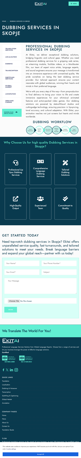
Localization (11, 57)
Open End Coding (9, 101)
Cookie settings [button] (11, 449)
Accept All (40, 454)
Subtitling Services (9, 78)
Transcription (11, 71)
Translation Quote (8, 430)
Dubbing (9, 64)
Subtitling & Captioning (10, 396)
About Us (5, 422)
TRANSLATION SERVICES (10, 49)
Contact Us (5, 426)
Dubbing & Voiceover (9, 388)
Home (4, 21)
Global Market (8, 86)
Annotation (10, 94)
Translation (5, 381)
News (4, 419)
